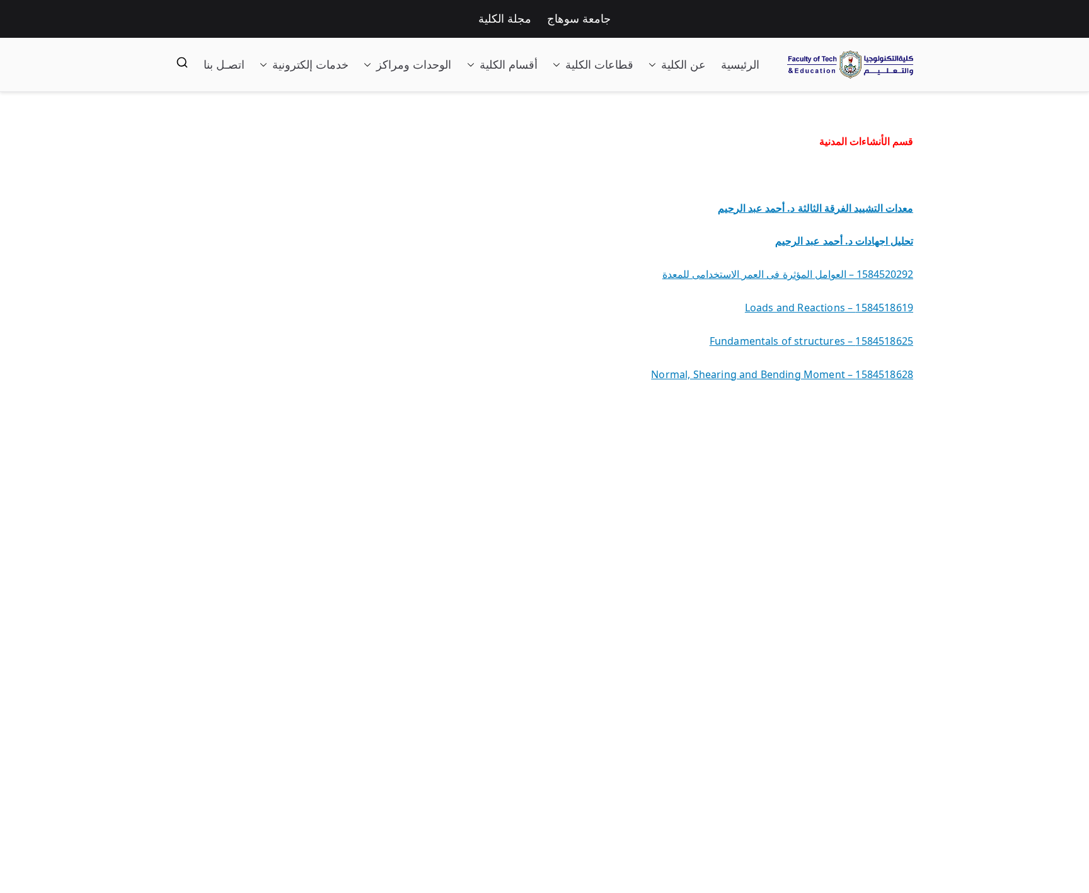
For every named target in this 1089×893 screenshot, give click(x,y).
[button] (654, 65)
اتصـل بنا (224, 65)
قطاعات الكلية (599, 65)
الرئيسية (740, 65)
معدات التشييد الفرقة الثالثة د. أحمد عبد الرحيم (815, 208)
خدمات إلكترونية (310, 65)
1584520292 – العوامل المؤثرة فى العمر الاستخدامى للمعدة (787, 274)
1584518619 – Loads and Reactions (829, 307)
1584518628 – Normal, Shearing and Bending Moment (782, 374)
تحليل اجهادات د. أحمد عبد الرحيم (844, 241)
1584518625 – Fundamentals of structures (811, 341)
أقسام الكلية (509, 65)
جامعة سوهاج (579, 19)
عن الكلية (683, 65)
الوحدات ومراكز (413, 65)
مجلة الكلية (504, 19)
